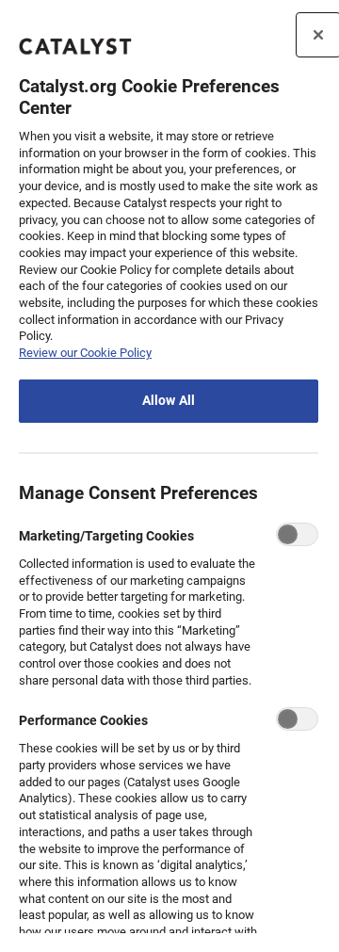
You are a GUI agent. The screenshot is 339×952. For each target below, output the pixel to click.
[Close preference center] (318, 35)
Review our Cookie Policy (85, 353)
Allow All (168, 401)
